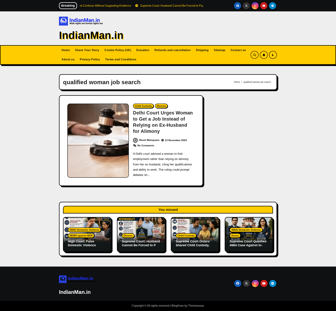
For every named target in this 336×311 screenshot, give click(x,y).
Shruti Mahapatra (149, 140)
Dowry (235, 235)
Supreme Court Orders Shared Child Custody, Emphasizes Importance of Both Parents (194, 247)
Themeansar (196, 305)
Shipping (202, 50)
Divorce (161, 105)
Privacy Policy (90, 59)
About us (68, 59)
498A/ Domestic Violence (84, 229)
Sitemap (219, 50)
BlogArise (178, 305)
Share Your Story (87, 50)
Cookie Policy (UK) (117, 50)
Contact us (238, 50)
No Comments (145, 145)
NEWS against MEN (81, 235)
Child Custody (143, 105)
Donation (142, 50)
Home (66, 50)
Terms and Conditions (120, 59)
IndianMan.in (91, 35)
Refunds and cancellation (173, 50)
